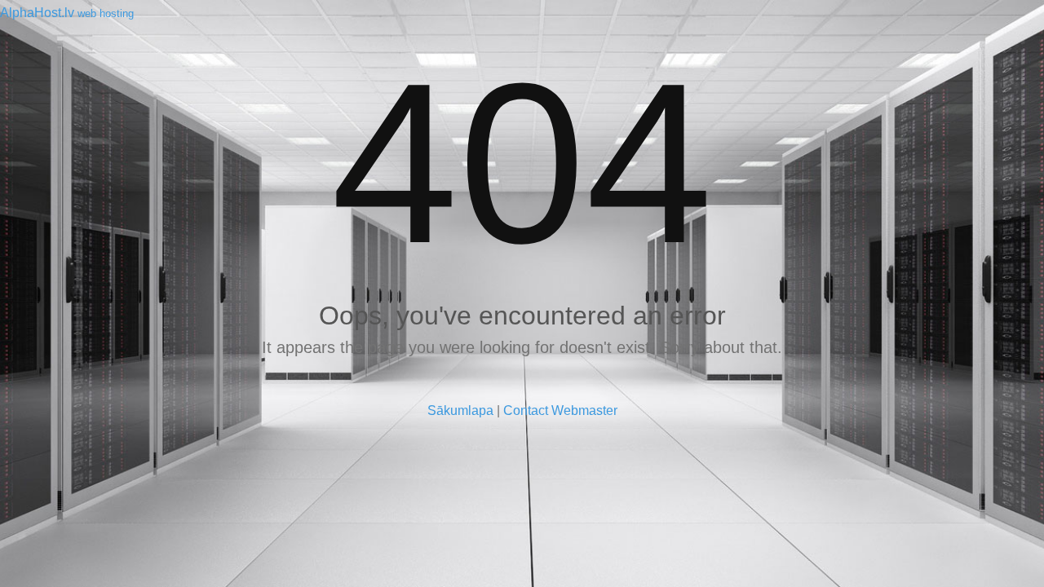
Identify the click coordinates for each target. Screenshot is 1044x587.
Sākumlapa (460, 410)
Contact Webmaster (560, 410)
